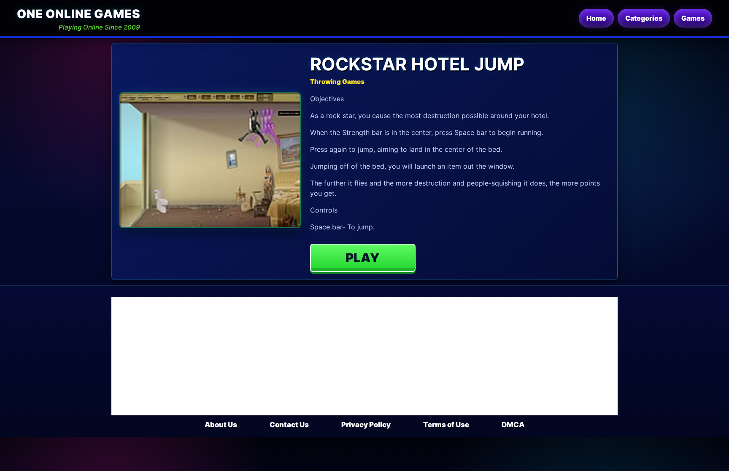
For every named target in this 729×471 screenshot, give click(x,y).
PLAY (363, 257)
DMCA (513, 424)
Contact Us (289, 424)
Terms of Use (446, 424)
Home (596, 18)
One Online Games (78, 14)
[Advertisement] (364, 356)
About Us (221, 424)
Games (693, 18)
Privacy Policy (366, 424)
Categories (643, 18)
